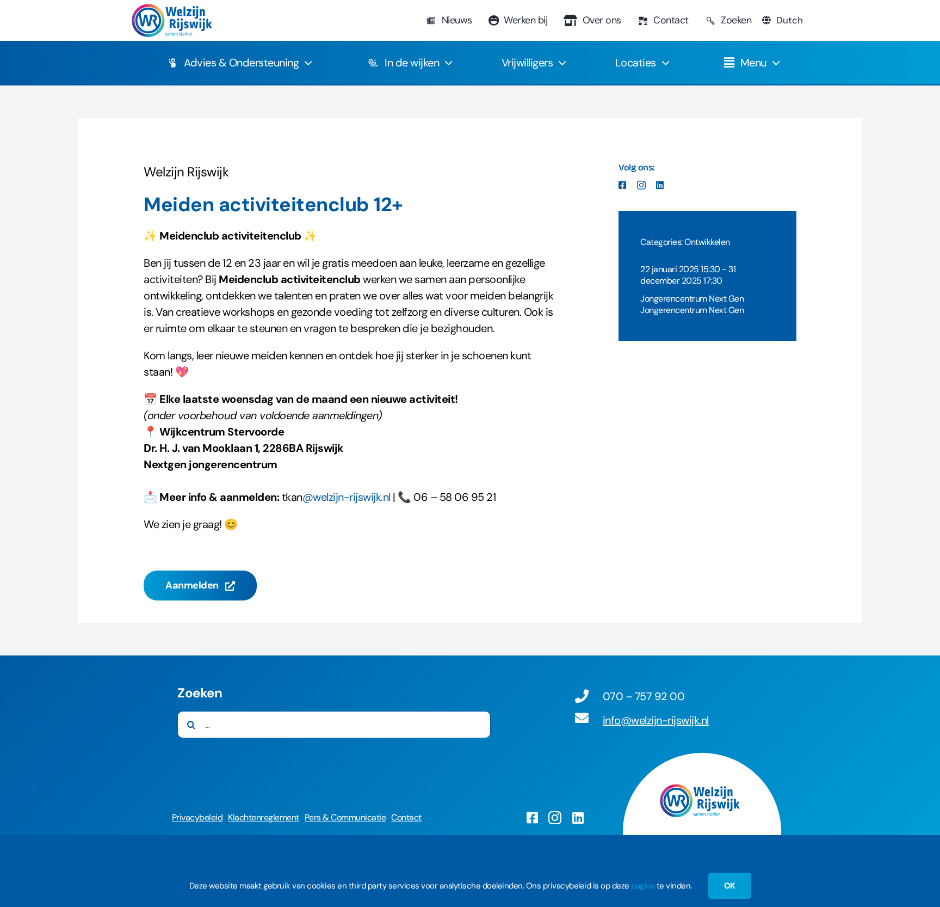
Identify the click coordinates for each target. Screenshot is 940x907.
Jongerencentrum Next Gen (692, 298)
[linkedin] (660, 185)
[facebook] (622, 185)
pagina (642, 885)
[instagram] (641, 185)
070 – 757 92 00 (644, 696)
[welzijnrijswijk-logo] (171, 9)
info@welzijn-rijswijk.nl (656, 720)
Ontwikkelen (707, 242)
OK (729, 885)
